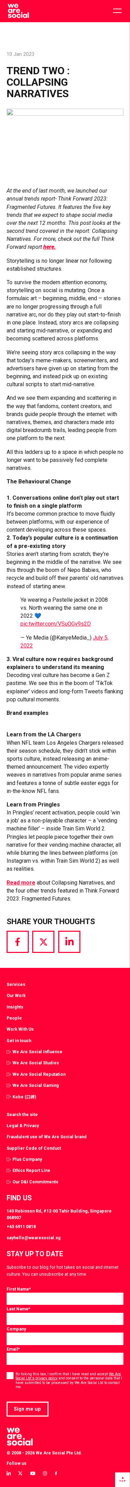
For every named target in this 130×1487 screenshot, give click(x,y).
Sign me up (27, 1409)
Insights (15, 1006)
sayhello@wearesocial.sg (34, 1237)
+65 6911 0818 (21, 1226)
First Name (19, 1289)
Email (13, 1349)
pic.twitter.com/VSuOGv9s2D (55, 623)
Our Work (16, 995)
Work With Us (20, 1029)
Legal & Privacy (23, 1125)
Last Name (18, 1308)
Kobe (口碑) (24, 1096)
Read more (21, 882)
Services (16, 984)
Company (16, 1329)
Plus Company (27, 1159)
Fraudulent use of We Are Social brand (47, 1136)
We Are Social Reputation (39, 1074)
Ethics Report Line (31, 1170)
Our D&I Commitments (35, 1181)
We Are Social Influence (37, 1051)
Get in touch (19, 1040)
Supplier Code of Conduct (34, 1148)
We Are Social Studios (35, 1062)
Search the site (22, 1114)
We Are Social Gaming (35, 1085)
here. (49, 247)
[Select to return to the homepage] (18, 11)
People (14, 1018)
